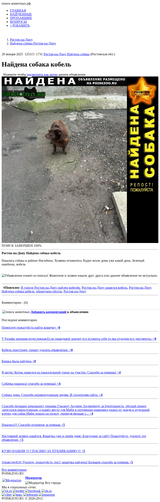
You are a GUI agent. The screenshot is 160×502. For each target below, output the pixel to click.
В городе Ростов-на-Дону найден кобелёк (50, 287)
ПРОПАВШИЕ (21, 18)
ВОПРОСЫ (18, 21)
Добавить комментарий (48, 312)
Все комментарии (14, 469)
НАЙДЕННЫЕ (21, 14)
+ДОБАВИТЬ (20, 25)
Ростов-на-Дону (75, 291)
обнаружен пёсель (49, 291)
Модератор (33, 478)
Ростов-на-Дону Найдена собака (67, 54)
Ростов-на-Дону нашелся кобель (104, 287)
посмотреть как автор (42, 74)
